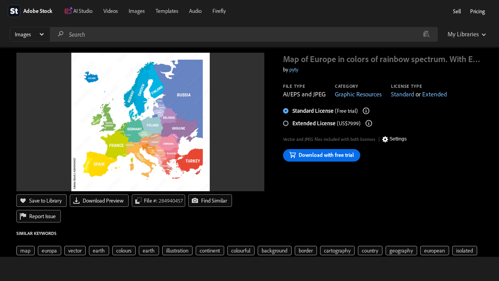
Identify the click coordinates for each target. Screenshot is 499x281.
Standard (402, 94)
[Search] (61, 34)
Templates (167, 10)
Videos (110, 10)
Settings (398, 139)
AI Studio (82, 10)
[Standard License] (366, 111)
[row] (25, 250)
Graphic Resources (358, 94)
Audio (195, 10)
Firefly (219, 10)
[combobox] (243, 34)
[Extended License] (368, 123)
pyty (293, 69)
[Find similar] (426, 34)
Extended (434, 94)
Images (137, 10)
